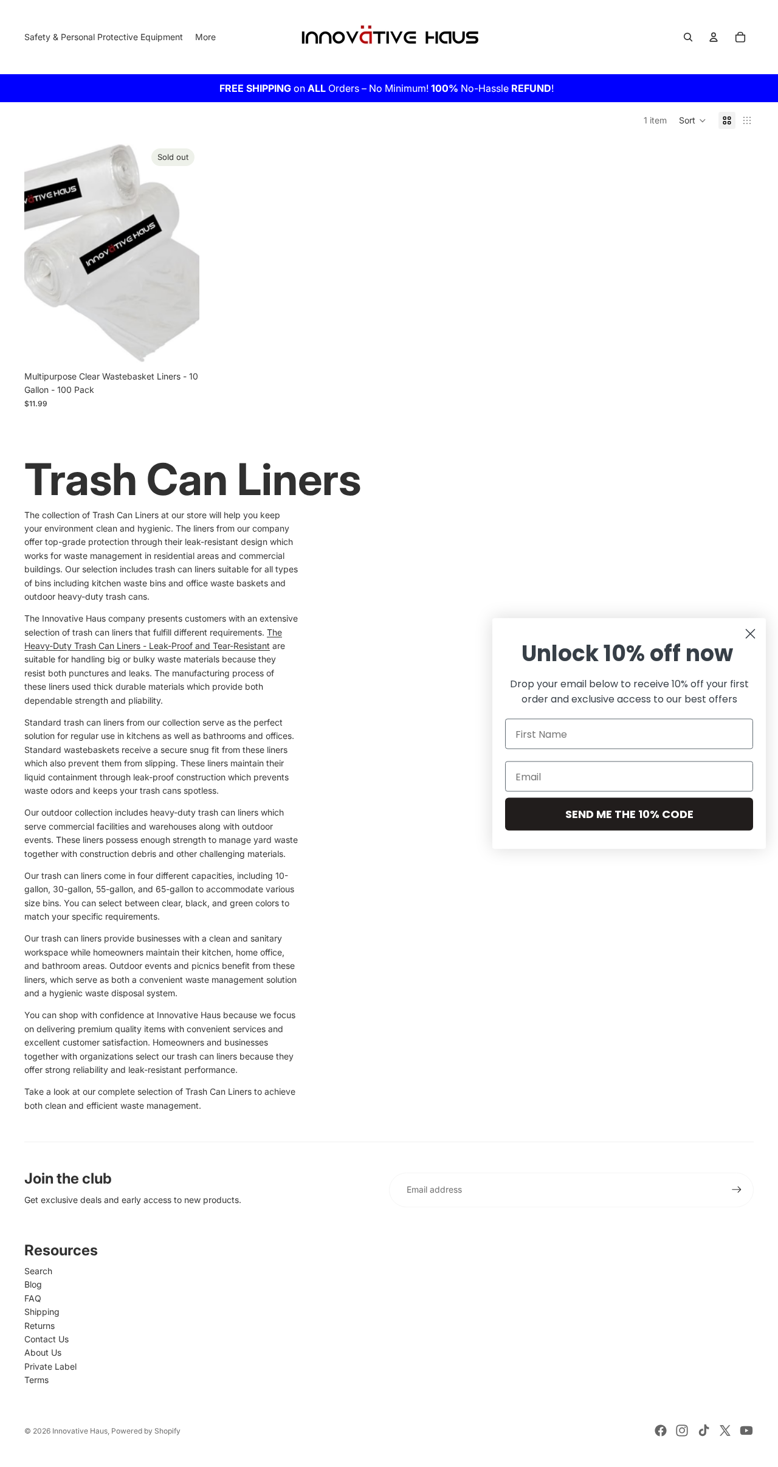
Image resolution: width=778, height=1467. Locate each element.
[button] (692, 120)
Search (38, 1271)
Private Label (50, 1366)
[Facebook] (660, 1430)
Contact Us (46, 1339)
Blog (33, 1284)
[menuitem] (205, 37)
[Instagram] (682, 1430)
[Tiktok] (704, 1430)
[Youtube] (746, 1430)
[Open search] (688, 37)
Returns (39, 1325)
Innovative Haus (80, 1430)
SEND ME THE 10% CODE (629, 814)
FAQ (32, 1298)
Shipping (42, 1311)
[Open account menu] (713, 37)
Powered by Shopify (146, 1430)
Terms (36, 1380)
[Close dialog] (750, 634)
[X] (725, 1430)
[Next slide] (181, 253)
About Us (42, 1352)
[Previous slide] (42, 253)
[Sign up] (736, 1189)
